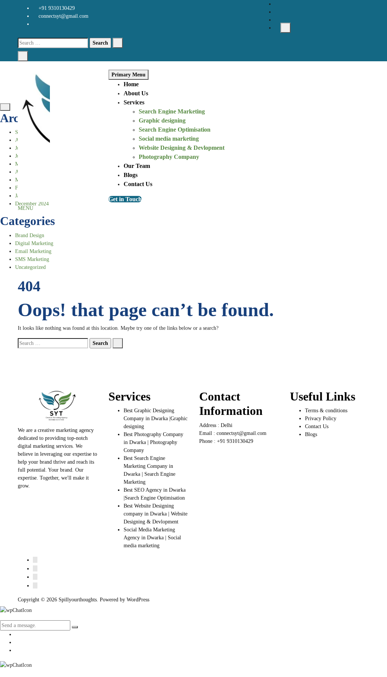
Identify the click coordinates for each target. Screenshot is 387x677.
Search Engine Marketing (172, 111)
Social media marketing (169, 138)
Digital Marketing (34, 243)
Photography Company (169, 157)
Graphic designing (162, 120)
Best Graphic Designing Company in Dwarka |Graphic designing (155, 418)
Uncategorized (30, 267)
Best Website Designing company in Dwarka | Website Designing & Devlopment (155, 514)
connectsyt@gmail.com (62, 16)
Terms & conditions (326, 410)
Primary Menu (128, 75)
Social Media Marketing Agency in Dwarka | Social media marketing (152, 537)
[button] (25, 208)
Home (131, 84)
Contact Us (138, 184)
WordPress (138, 599)
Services (134, 102)
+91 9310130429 (56, 8)
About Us (136, 93)
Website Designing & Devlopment (181, 147)
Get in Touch (125, 199)
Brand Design (29, 235)
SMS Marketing (32, 259)
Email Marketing (33, 251)
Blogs (131, 175)
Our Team (137, 166)
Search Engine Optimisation (175, 129)
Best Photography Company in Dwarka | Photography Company (153, 442)
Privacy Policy (320, 418)
